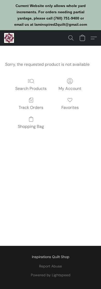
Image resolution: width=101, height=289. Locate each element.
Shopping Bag (31, 126)
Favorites (70, 107)
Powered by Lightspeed (50, 275)
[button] (9, 38)
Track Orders (31, 107)
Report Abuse (50, 266)
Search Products (31, 88)
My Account (70, 88)
